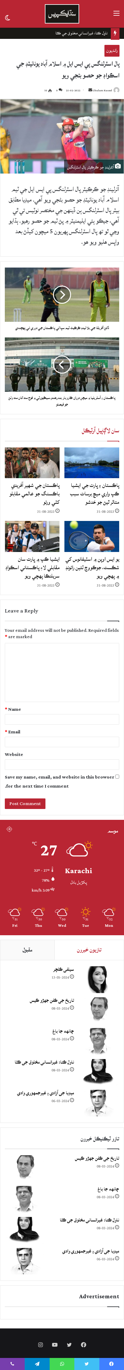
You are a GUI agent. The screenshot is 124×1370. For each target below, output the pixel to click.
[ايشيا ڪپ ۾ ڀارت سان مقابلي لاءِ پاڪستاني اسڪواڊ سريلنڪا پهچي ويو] (32, 536)
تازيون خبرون (89, 950)
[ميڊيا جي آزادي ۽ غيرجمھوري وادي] (98, 1103)
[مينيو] (116, 16)
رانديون (112, 50)
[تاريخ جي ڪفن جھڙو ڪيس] (98, 1010)
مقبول (27, 950)
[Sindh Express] (62, 14)
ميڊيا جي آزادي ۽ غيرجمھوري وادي (45, 1093)
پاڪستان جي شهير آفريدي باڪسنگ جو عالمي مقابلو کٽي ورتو (34, 493)
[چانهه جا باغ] (98, 1041)
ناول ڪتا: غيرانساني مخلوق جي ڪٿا (81, 33)
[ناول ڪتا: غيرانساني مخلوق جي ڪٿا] (98, 1072)
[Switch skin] (8, 17)
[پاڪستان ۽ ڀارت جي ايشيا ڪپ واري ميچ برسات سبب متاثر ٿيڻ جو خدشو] (91, 462)
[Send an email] (90, 90)
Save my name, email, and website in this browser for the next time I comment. (59, 782)
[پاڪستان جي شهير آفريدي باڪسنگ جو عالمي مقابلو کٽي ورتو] (32, 462)
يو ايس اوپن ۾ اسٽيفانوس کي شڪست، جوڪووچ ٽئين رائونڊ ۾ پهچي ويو (92, 567)
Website (14, 754)
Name (13, 709)
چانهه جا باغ (63, 1031)
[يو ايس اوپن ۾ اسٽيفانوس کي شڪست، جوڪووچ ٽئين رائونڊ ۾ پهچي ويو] (91, 536)
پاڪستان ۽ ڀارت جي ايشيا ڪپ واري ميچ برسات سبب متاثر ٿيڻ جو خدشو (94, 493)
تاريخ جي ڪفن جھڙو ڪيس (52, 1000)
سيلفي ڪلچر (63, 969)
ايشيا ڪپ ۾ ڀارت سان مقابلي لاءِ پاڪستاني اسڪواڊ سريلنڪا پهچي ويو (32, 567)
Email (12, 732)
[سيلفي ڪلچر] (98, 979)
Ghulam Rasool (102, 90)
